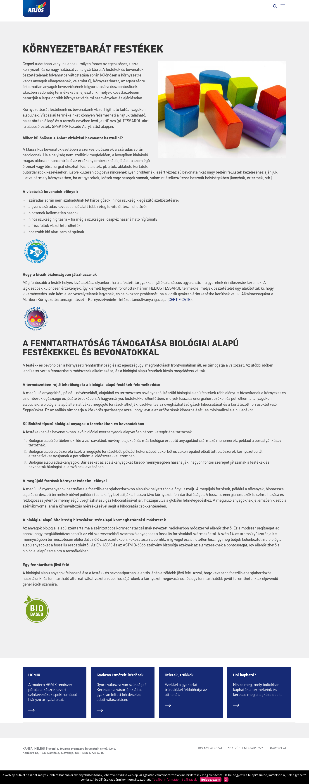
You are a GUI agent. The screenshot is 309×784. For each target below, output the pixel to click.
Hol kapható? (244, 675)
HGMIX (34, 675)
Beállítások (189, 779)
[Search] (274, 6)
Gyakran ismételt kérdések (120, 675)
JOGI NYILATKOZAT (209, 748)
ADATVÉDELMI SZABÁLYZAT (246, 748)
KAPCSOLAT (278, 748)
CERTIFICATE (179, 300)
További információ (165, 779)
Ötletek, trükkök (179, 675)
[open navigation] (282, 6)
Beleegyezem (210, 779)
